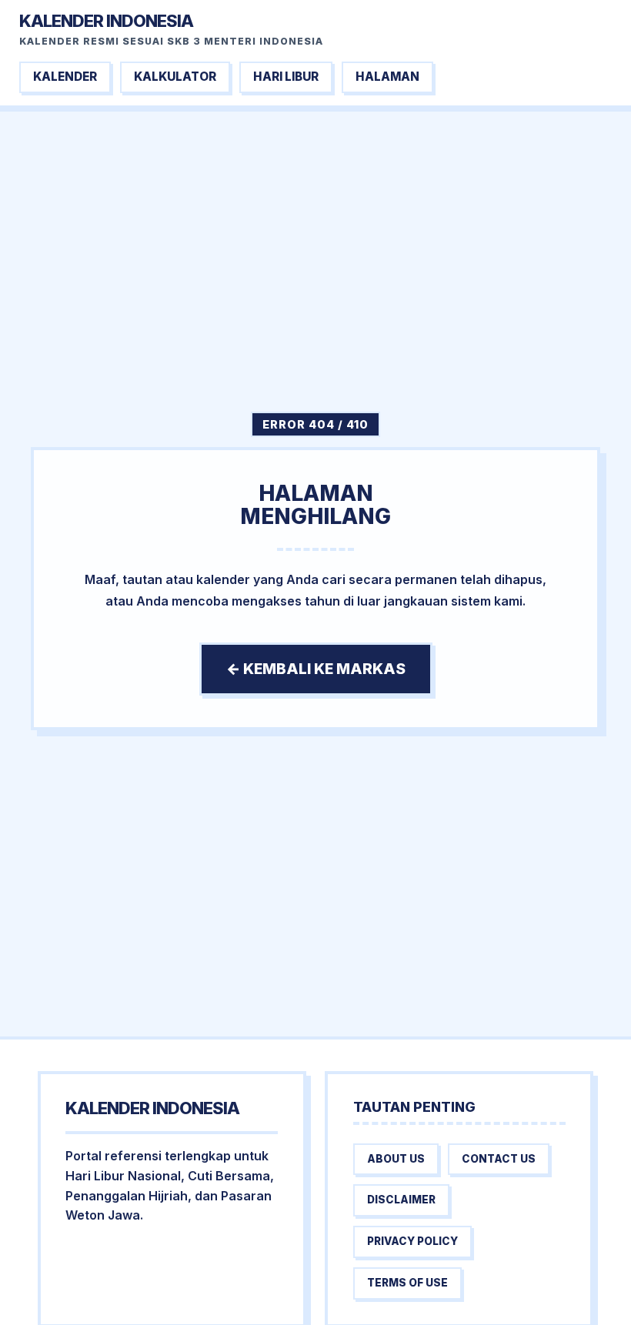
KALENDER (65, 76)
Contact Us (499, 1159)
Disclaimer (401, 1199)
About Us (396, 1159)
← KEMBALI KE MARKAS (316, 668)
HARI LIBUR (286, 76)
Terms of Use (407, 1283)
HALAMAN (387, 76)
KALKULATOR (175, 76)
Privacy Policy (412, 1241)
